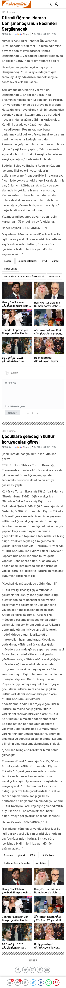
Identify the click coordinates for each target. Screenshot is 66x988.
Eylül (44, 260)
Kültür (33, 855)
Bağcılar (8, 260)
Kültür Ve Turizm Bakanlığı (17, 863)
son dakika (54, 276)
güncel (55, 260)
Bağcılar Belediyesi (27, 260)
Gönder (12, 412)
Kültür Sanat (10, 268)
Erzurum (8, 855)
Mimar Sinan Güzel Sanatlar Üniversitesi (24, 276)
